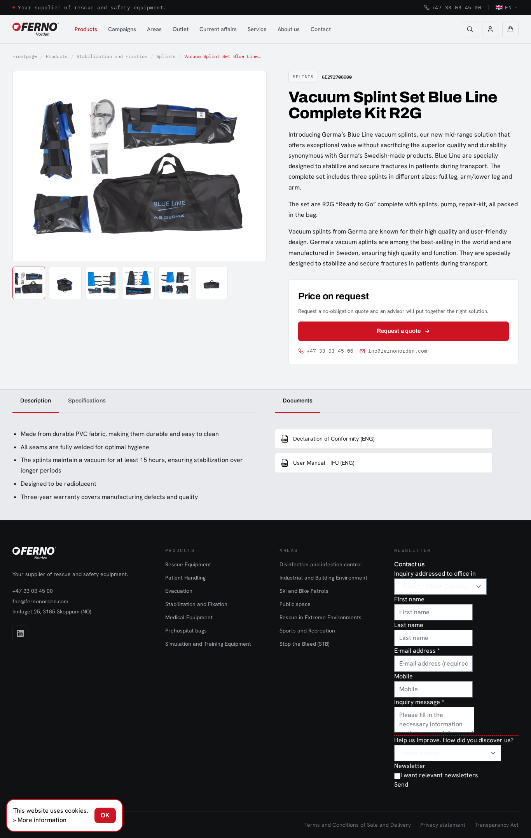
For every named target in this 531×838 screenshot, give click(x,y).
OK (105, 815)
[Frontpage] (35, 29)
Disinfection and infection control (320, 564)
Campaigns (122, 29)
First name (409, 599)
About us (289, 29)
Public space (295, 604)
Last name (408, 625)
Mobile (403, 676)
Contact (321, 29)
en (508, 7)
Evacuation (178, 590)
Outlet (181, 29)
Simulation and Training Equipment (208, 643)
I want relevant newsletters (439, 775)
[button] (510, 29)
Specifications (87, 400)
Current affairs (218, 29)
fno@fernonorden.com (397, 351)
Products (86, 29)
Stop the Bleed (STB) (304, 643)
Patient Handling (185, 577)
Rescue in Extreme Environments (320, 617)
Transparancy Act (497, 824)
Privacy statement (442, 824)
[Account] (490, 29)
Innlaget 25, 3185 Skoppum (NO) (51, 611)
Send (401, 784)
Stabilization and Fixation (112, 56)
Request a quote (399, 331)
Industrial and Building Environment (323, 577)
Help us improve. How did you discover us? (454, 740)
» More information (39, 820)
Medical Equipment (189, 617)
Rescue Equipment (188, 564)
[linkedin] (20, 633)
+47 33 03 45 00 (457, 7)
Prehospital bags (186, 630)
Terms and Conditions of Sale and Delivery (357, 824)
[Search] (470, 29)
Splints (165, 56)
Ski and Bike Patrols (303, 590)
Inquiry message (419, 702)
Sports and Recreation (307, 630)
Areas (154, 29)
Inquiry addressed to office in (435, 573)
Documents (298, 400)
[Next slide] (252, 166)
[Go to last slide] (27, 166)
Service (257, 29)
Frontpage (24, 56)
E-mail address (417, 651)
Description (35, 400)
